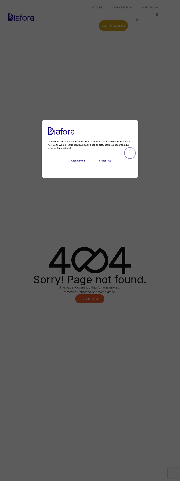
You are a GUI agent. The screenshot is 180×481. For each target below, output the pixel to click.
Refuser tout (104, 160)
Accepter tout (78, 160)
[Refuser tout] (130, 153)
